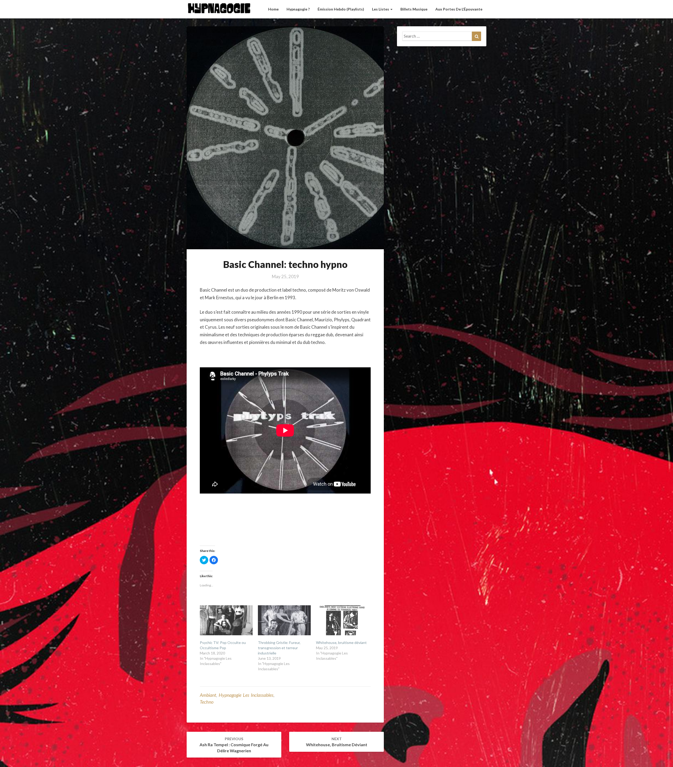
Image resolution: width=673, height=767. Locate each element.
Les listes (381, 9)
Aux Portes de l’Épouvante (458, 9)
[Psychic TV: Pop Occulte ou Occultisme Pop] (226, 620)
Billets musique (413, 9)
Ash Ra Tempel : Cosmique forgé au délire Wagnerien (234, 744)
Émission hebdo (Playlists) (341, 9)
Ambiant (208, 695)
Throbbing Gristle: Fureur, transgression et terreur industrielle (279, 647)
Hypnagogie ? (298, 9)
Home (273, 9)
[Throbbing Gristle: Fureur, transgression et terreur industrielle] (284, 620)
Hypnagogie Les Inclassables (246, 695)
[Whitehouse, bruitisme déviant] (342, 620)
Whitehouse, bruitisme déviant (341, 642)
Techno (206, 702)
